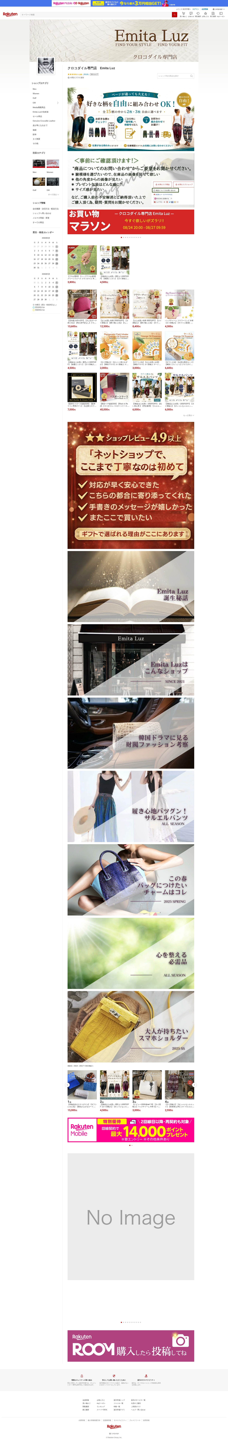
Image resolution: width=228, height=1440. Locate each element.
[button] (219, 9)
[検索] (174, 14)
